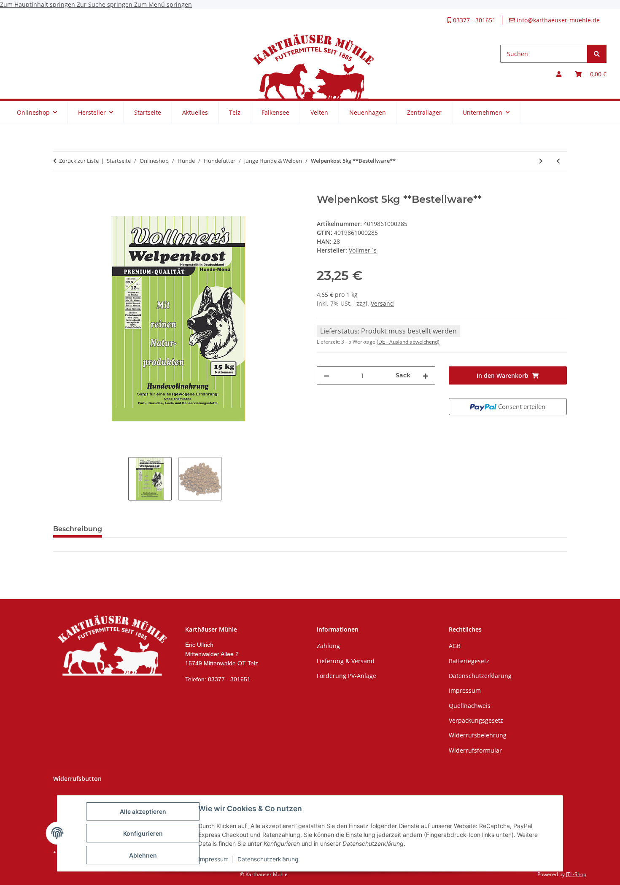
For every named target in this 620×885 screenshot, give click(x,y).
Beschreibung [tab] (77, 529)
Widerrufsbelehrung (478, 735)
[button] (559, 74)
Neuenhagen (367, 112)
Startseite (147, 112)
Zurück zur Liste (79, 160)
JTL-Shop (576, 874)
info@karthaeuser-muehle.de (557, 20)
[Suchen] (597, 54)
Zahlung (328, 646)
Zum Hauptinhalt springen (38, 4)
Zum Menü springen (163, 4)
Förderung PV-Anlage (346, 676)
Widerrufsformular (475, 750)
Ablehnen (143, 855)
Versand (382, 303)
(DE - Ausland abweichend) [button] (408, 341)
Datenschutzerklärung (268, 859)
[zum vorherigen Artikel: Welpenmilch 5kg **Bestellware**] (558, 161)
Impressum (213, 859)
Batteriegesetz (469, 661)
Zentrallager (424, 112)
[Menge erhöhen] (425, 375)
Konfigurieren (143, 833)
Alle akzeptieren (143, 811)
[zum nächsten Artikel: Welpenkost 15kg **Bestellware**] (541, 161)
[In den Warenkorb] (60, 189)
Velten (319, 112)
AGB (455, 646)
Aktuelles (195, 112)
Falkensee (275, 112)
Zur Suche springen (105, 4)
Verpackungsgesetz (476, 720)
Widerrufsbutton (77, 779)
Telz (234, 112)
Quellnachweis (470, 706)
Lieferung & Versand (346, 661)
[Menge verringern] (326, 375)
